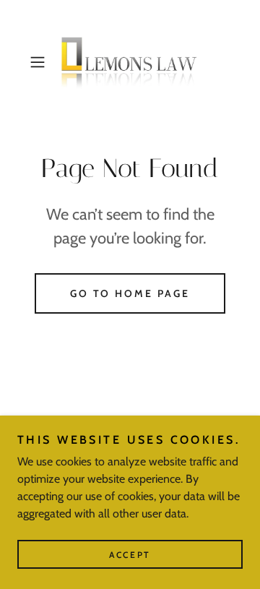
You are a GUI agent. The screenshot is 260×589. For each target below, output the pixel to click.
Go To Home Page (130, 293)
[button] (39, 62)
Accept (129, 554)
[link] (130, 62)
